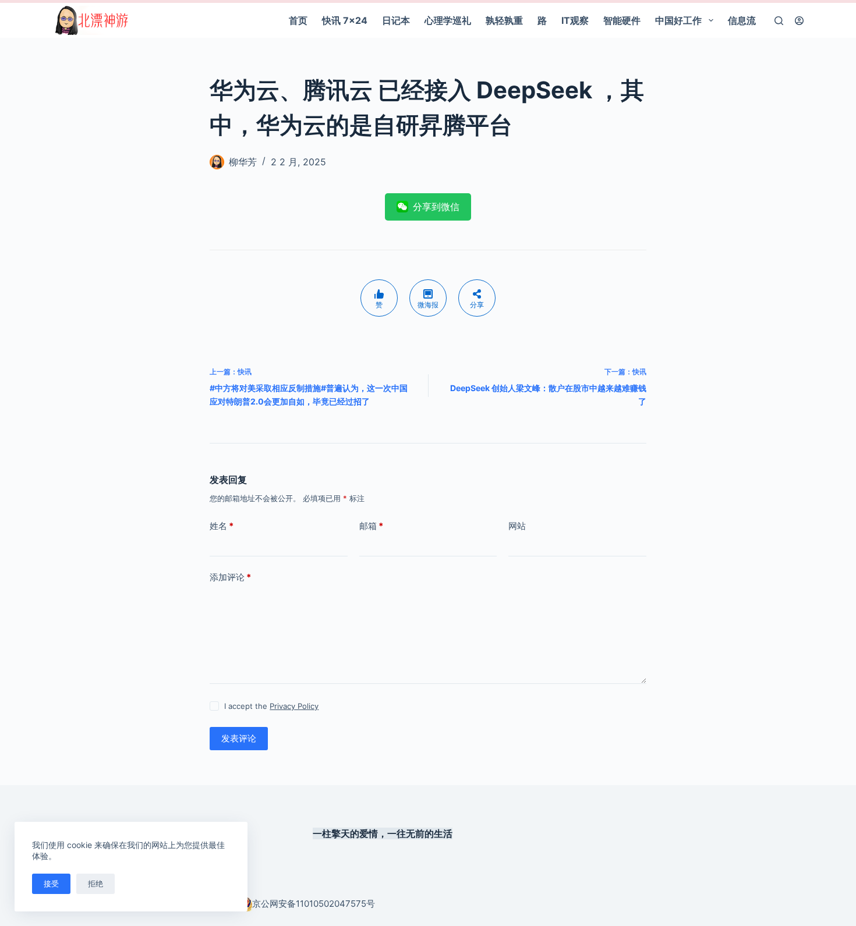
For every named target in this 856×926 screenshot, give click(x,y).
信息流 (742, 20)
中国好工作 (678, 20)
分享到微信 (436, 206)
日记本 (396, 20)
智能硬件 (622, 20)
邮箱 (371, 525)
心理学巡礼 (448, 20)
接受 (51, 883)
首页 (298, 20)
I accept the (271, 706)
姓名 (222, 525)
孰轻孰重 (504, 20)
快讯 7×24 (344, 20)
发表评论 (238, 738)
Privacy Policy (294, 706)
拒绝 (95, 883)
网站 (517, 525)
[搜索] (778, 20)
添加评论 (230, 577)
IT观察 (575, 20)
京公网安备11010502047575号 (313, 903)
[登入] (799, 20)
